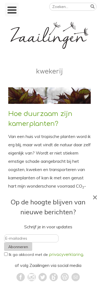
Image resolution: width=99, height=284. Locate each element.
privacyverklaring (66, 255)
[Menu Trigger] (12, 10)
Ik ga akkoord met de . (46, 254)
